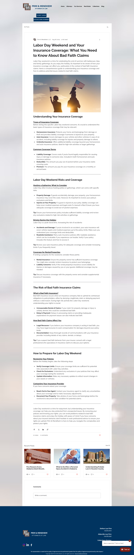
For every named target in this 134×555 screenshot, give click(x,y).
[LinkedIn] (27, 545)
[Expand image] (67, 93)
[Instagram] (23, 545)
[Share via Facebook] (34, 429)
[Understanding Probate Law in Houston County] (96, 456)
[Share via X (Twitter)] (38, 429)
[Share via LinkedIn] (43, 429)
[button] (107, 27)
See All (108, 445)
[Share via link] (47, 429)
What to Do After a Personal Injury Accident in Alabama (67, 468)
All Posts (26, 27)
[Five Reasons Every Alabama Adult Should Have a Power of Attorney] (37, 456)
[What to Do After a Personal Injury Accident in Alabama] (67, 456)
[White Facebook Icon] (31, 545)
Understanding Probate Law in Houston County (95, 468)
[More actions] (100, 39)
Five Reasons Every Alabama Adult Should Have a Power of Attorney (36, 468)
